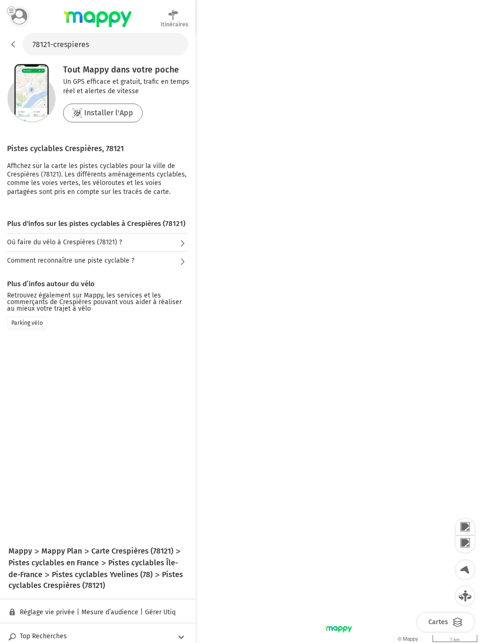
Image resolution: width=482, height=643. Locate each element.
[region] (338, 338)
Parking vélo (27, 323)
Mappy (97, 27)
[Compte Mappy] (19, 16)
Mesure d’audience (109, 612)
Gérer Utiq (160, 612)
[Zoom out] (465, 544)
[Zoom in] (465, 527)
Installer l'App (108, 112)
